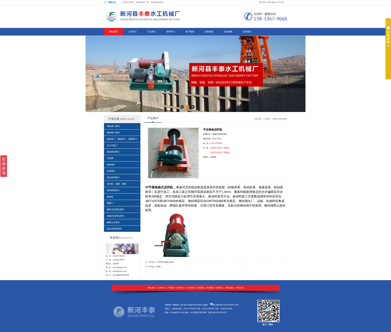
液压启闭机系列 (114, 228)
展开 (388, 42)
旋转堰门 (111, 164)
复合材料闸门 (113, 177)
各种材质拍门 (113, 190)
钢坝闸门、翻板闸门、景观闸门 (122, 139)
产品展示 (151, 32)
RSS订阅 (280, 2)
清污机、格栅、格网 (116, 184)
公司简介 (132, 32)
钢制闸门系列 (113, 132)
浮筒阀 (110, 158)
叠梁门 (110, 203)
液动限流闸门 (113, 152)
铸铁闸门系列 (113, 126)
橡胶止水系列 (113, 222)
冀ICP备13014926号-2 (217, 312)
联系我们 (247, 32)
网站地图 (271, 2)
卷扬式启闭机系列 (115, 216)
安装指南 (209, 32)
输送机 (110, 196)
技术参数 (228, 32)
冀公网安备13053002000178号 (226, 305)
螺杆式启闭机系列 (115, 209)
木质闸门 (111, 171)
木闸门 (159, 267)
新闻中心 (170, 32)
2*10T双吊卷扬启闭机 (165, 262)
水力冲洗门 (112, 145)
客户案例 (190, 32)
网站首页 (263, 2)
